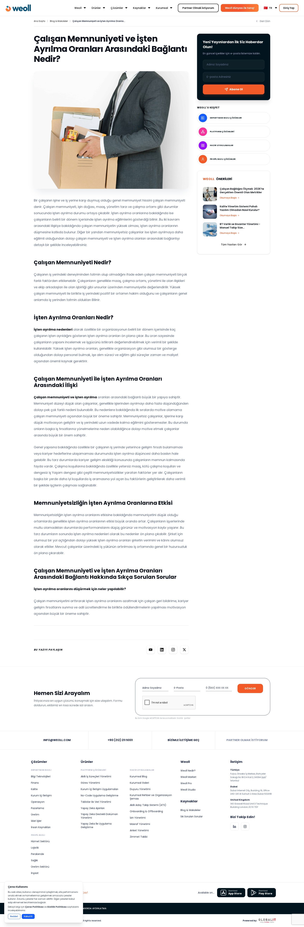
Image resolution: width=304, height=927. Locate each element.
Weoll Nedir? (187, 770)
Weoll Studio (188, 789)
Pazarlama (37, 808)
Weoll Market (188, 777)
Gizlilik (180, 718)
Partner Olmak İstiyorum (198, 8)
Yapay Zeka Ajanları (92, 808)
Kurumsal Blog (138, 776)
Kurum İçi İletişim (41, 795)
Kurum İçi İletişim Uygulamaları (99, 789)
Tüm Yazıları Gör (231, 244)
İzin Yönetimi (137, 817)
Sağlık (34, 860)
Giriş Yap (288, 8)
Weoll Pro (186, 783)
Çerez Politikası (34, 906)
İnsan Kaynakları (40, 827)
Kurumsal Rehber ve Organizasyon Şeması (151, 796)
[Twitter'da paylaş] (184, 649)
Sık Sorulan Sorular (191, 816)
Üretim (35, 814)
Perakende (37, 854)
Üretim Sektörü (40, 866)
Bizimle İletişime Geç (184, 740)
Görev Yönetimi (90, 783)
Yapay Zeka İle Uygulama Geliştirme (96, 825)
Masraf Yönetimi (140, 824)
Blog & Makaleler (59, 21)
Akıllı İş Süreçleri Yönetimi (96, 776)
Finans (35, 783)
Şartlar (187, 718)
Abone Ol (236, 89)
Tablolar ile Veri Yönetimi (96, 802)
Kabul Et (28, 916)
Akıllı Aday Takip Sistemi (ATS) (148, 805)
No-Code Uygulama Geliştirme (99, 795)
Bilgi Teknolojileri (40, 776)
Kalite (34, 789)
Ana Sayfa (39, 21)
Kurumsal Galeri (139, 783)
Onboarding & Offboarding (146, 811)
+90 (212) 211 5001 (120, 740)
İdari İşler (36, 821)
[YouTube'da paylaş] (150, 649)
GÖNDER (250, 688)
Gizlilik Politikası (57, 906)
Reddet (14, 916)
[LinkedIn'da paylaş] (162, 649)
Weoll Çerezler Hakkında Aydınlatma (84, 908)
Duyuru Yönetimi (140, 789)
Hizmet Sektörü (40, 841)
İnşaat (35, 873)
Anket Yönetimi (139, 830)
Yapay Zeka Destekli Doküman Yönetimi (99, 815)
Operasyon (38, 802)
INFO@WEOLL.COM (57, 740)
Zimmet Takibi (138, 836)
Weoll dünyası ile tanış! (239, 8)
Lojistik (35, 847)
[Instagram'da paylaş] (173, 649)
